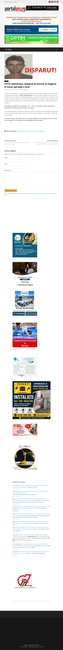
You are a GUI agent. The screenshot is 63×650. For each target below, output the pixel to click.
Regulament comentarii (34, 645)
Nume (6, 157)
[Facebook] (50, 2)
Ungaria (42, 131)
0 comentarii (25, 89)
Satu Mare (36, 131)
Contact (25, 645)
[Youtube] (57, 2)
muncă (27, 131)
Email (6, 164)
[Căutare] (56, 50)
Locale (6, 81)
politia (31, 131)
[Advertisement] (33, 212)
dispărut (23, 131)
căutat (18, 131)
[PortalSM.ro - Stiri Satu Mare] (15, 11)
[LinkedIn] (55, 2)
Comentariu (7, 170)
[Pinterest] (52, 2)
